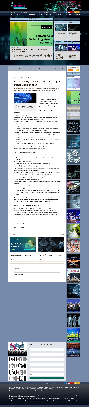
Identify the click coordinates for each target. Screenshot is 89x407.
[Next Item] (51, 34)
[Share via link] (23, 223)
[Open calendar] (78, 18)
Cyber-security (34, 68)
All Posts (11, 68)
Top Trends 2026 (72, 32)
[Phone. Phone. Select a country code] (31, 374)
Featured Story (14, 47)
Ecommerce (50, 68)
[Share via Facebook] (14, 223)
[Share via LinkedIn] (20, 223)
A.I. (56, 32)
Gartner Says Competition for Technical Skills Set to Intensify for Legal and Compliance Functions (51, 254)
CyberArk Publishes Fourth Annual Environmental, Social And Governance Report (21, 254)
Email (31, 367)
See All (62, 234)
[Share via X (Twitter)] (17, 223)
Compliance (26, 68)
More (56, 68)
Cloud (20, 68)
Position (31, 356)
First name (32, 346)
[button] (67, 22)
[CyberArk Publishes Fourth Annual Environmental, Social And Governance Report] (23, 244)
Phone (31, 372)
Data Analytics (42, 68)
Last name (32, 351)
